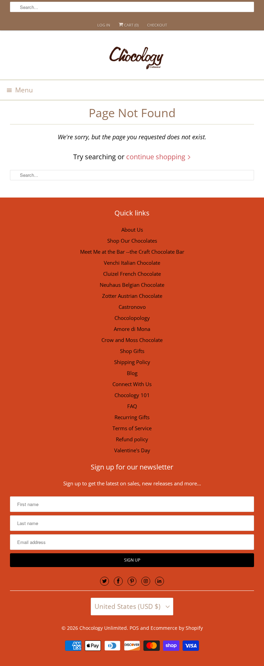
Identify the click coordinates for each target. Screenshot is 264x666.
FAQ (132, 406)
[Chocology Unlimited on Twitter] (104, 581)
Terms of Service (132, 428)
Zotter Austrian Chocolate (132, 295)
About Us (132, 229)
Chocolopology (132, 317)
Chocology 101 (132, 395)
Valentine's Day (132, 450)
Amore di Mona (132, 328)
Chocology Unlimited (103, 628)
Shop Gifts (132, 350)
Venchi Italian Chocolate (132, 262)
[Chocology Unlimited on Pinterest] (132, 581)
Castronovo (132, 306)
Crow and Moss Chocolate (132, 339)
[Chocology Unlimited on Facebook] (118, 581)
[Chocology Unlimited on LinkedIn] (159, 581)
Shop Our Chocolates (132, 240)
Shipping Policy (132, 362)
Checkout (157, 25)
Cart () (131, 25)
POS (134, 628)
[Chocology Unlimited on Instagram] (145, 581)
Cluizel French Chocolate (132, 273)
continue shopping (156, 156)
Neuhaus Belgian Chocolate (132, 284)
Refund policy (132, 439)
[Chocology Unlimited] (132, 57)
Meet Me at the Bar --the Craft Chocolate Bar (132, 251)
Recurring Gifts (132, 417)
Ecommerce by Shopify (177, 628)
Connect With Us (132, 384)
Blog (132, 373)
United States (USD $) (128, 606)
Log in (103, 25)
